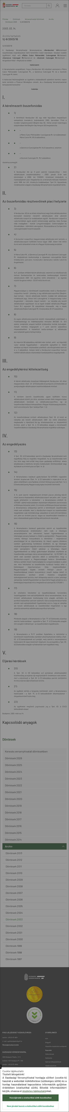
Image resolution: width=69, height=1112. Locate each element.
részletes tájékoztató (34, 1090)
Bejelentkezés (57, 5)
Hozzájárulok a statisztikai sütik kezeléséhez (30, 1097)
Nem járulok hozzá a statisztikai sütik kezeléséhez (30, 1106)
